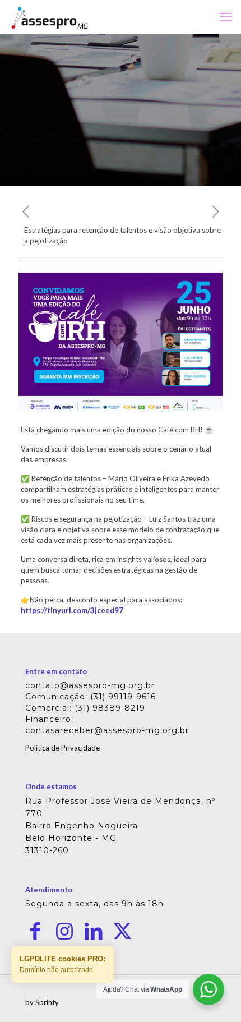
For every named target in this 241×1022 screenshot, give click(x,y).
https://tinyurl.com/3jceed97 (72, 610)
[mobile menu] (225, 16)
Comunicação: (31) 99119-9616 (90, 697)
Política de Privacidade (62, 747)
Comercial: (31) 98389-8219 (85, 708)
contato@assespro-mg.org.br (90, 685)
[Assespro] (49, 17)
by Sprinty (42, 1002)
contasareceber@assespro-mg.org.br (107, 730)
